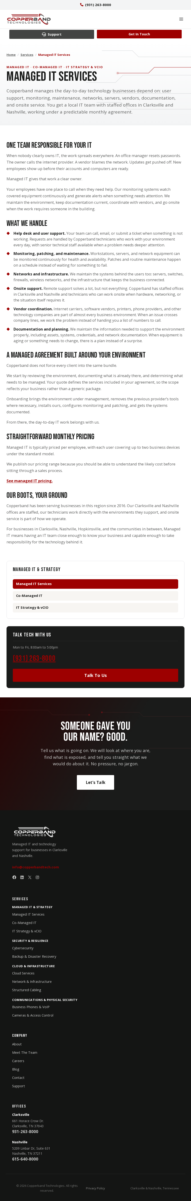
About (17, 1044)
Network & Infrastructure (32, 981)
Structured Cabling (26, 990)
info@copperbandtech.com (35, 867)
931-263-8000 (25, 1131)
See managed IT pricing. (30, 480)
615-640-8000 (25, 1159)
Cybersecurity (22, 948)
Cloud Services (23, 973)
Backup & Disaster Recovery (34, 956)
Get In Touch (139, 34)
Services (26, 55)
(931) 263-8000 (34, 658)
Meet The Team (24, 1052)
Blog (15, 1069)
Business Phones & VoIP (31, 1007)
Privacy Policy (95, 1188)
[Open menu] (181, 19)
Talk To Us (95, 675)
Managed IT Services (28, 914)
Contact (18, 1077)
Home (11, 55)
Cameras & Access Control (32, 1015)
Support (18, 1086)
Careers (18, 1061)
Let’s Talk (95, 782)
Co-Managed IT (29, 595)
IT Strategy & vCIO (32, 607)
